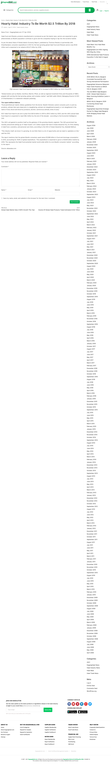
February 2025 (91, 161)
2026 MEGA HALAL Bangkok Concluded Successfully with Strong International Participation (98, 79)
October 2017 (91, 346)
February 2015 (91, 426)
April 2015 (90, 421)
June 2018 (90, 332)
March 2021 (91, 250)
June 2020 (90, 272)
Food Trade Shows (73, 730)
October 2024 (91, 169)
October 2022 (91, 211)
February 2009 (91, 625)
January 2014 (91, 462)
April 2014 (90, 454)
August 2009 (91, 608)
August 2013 (91, 476)
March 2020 (91, 280)
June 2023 (90, 203)
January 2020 (91, 285)
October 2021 (91, 233)
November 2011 (92, 534)
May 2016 (90, 388)
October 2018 (91, 321)
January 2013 (91, 495)
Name (3, 190)
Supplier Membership (50, 727)
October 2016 (91, 374)
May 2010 (90, 584)
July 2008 (90, 644)
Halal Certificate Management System (58, 751)
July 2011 (90, 545)
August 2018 (91, 327)
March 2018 (91, 341)
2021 (88, 24)
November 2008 (92, 633)
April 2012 (90, 520)
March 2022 (91, 225)
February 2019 (91, 316)
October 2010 (91, 570)
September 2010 (92, 572)
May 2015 (90, 418)
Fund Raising (71, 741)
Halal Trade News (92, 35)
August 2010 (91, 575)
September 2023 (92, 194)
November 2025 (92, 145)
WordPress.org (91, 691)
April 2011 (90, 553)
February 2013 (91, 492)
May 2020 (90, 274)
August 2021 (91, 238)
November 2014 (92, 434)
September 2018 (92, 324)
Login (101, 10)
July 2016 (90, 382)
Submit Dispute (94, 734)
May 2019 (90, 307)
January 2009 (91, 628)
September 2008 (92, 639)
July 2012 (90, 512)
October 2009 (91, 603)
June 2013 (90, 481)
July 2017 (90, 352)
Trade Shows (86, 2)
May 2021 (90, 247)
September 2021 (92, 236)
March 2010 (91, 589)
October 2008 (91, 636)
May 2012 (90, 517)
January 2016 (91, 399)
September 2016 (92, 376)
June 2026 (90, 131)
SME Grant (71, 744)
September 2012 (92, 506)
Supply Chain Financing (74, 737)
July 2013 (90, 479)
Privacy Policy (93, 732)
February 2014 (91, 459)
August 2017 (91, 349)
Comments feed (92, 688)
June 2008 (90, 647)
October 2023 (91, 192)
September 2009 (92, 606)
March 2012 (91, 523)
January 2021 (91, 252)
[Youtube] (73, 704)
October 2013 (91, 470)
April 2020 (90, 277)
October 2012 (91, 503)
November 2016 (92, 371)
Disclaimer (92, 739)
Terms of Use (93, 737)
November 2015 (92, 404)
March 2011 (90, 556)
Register (107, 10)
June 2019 (90, 305)
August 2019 (91, 299)
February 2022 (91, 227)
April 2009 (90, 619)
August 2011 (91, 542)
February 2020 (91, 283)
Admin (5, 27)
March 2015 (91, 423)
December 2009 (92, 597)
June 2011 (90, 548)
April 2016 (90, 390)
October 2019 (91, 294)
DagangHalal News (93, 27)
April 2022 (90, 222)
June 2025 (90, 156)
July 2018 (90, 330)
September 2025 (92, 150)
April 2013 (90, 487)
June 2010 (90, 581)
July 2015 (90, 412)
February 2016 (91, 396)
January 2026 (91, 142)
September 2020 (92, 263)
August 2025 (91, 153)
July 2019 (90, 302)
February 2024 (91, 186)
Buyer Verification (49, 741)
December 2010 (92, 564)
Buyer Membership (50, 739)
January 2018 (91, 343)
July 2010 (90, 578)
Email (30, 190)
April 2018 (90, 338)
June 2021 (90, 244)
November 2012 (92, 501)
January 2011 (91, 561)
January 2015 (91, 429)
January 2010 (91, 595)
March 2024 (91, 183)
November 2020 (92, 258)
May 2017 (90, 357)
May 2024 (90, 180)
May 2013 (90, 484)
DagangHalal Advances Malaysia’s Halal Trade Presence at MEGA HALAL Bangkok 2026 (98, 86)
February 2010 (91, 592)
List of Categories (24, 727)
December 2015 (92, 401)
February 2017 (91, 365)
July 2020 (90, 269)
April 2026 (90, 134)
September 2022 (92, 214)
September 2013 (92, 473)
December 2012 (92, 498)
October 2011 (91, 537)
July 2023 (90, 200)
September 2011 (92, 539)
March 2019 (91, 313)
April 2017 (90, 360)
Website (57, 190)
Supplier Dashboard (50, 732)
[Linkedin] (81, 704)
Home (3, 20)
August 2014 (91, 443)
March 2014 (91, 457)
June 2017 (90, 354)
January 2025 (91, 164)
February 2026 (91, 139)
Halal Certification (25, 734)
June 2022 (90, 216)
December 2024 (92, 167)
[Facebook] (69, 704)
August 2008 (91, 642)
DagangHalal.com (40, 751)
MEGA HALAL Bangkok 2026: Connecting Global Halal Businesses (96, 104)
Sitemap (3, 737)
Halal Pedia (94, 2)
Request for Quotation (26, 732)
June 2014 (90, 448)
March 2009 (91, 622)
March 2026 (91, 136)
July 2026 (90, 128)
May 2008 (90, 650)
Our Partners (4, 732)
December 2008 (92, 630)
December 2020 (92, 255)
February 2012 (91, 526)
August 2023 (91, 197)
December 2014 (92, 432)
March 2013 (91, 490)
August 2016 (91, 379)
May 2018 (90, 335)
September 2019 (92, 296)
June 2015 (90, 415)
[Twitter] (90, 704)
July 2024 (90, 178)
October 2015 (91, 407)
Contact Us (92, 730)
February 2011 (91, 559)
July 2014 (90, 445)
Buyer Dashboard (49, 744)
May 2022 (90, 219)
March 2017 (90, 363)
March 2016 (91, 393)
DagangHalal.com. (33, 759)
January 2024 (91, 189)
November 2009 (92, 600)
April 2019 (90, 310)
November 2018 (92, 318)
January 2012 (91, 528)
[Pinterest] (77, 704)
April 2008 (90, 653)
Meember (73, 751)
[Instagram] (86, 704)
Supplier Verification (50, 730)
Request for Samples (25, 730)
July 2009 (90, 611)
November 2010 (92, 567)
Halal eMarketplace (75, 2)
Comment (5, 166)
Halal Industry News (22, 27)
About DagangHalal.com (7, 730)
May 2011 (90, 550)
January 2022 (91, 230)
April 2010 (90, 586)
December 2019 (92, 288)
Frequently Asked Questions (97, 727)
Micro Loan (71, 739)
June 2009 (90, 614)
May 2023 (90, 205)
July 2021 (90, 241)
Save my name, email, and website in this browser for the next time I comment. (29, 198)
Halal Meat (90, 32)
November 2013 (92, 468)
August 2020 (91, 266)
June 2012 (90, 515)
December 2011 (92, 531)
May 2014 (90, 451)
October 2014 (91, 437)
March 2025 (91, 158)
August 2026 (91, 125)
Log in (89, 683)
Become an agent (5, 734)
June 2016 (90, 385)
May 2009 (90, 617)
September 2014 (92, 440)
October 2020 (91, 260)
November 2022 (92, 208)
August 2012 (91, 509)
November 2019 (92, 291)
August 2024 (91, 175)
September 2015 (92, 410)
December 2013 (92, 465)
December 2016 (92, 368)
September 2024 (92, 172)
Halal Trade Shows (73, 727)
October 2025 (91, 147)
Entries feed (91, 685)
